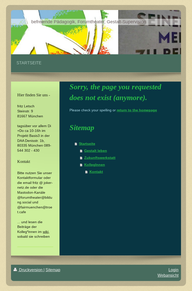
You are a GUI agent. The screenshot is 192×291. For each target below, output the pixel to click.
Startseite (87, 144)
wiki (45, 232)
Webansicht (168, 275)
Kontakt (96, 172)
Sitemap (53, 270)
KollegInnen (94, 165)
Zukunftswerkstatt (100, 158)
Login (173, 270)
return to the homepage (137, 110)
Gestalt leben (95, 151)
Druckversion (31, 270)
